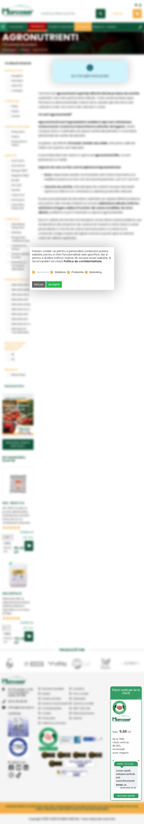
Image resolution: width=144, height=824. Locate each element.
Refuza (38, 284)
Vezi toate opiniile (126, 795)
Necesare (43, 272)
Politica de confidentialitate (83, 261)
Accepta (54, 284)
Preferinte (78, 272)
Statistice (60, 272)
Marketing (95, 272)
